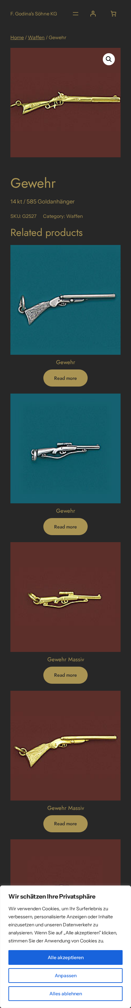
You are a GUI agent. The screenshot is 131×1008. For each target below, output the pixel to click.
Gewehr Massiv (65, 659)
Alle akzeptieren (66, 957)
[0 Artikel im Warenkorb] (113, 14)
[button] (109, 59)
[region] (65, 947)
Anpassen (66, 976)
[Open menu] (76, 14)
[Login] (93, 14)
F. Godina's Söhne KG (33, 14)
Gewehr (65, 362)
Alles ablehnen (65, 994)
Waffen (36, 37)
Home (17, 37)
